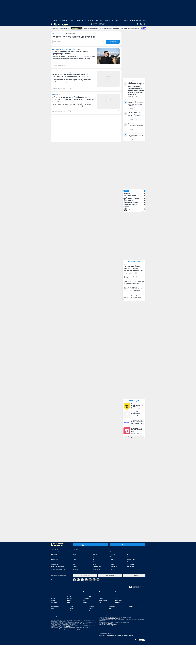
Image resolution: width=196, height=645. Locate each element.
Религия (112, 569)
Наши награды (54, 559)
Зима (94, 552)
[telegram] (74, 579)
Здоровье (75, 569)
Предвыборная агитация (57, 566)
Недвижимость (63, 20)
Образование (96, 569)
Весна (74, 557)
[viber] (86, 579)
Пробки (144, 20)
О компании (54, 557)
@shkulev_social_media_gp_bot (114, 618)
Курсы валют (116, 20)
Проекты (138, 20)
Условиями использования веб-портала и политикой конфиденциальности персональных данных (120, 625)
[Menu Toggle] (51, 24)
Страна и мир (131, 559)
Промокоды (72, 20)
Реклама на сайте (55, 552)
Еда (74, 564)
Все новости (54, 20)
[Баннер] (76, 28)
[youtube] (98, 579)
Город (74, 559)
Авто (74, 552)
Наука (94, 564)
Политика (112, 559)
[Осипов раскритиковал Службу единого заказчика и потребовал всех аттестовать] (108, 79)
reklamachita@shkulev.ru (125, 617)
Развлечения (113, 566)
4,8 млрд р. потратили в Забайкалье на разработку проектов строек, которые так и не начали (73, 99)
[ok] (82, 579)
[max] (90, 579)
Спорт (129, 554)
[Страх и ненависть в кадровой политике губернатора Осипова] (108, 56)
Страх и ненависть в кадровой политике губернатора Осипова (70, 52)
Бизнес (74, 554)
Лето (94, 559)
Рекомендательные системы (105, 633)
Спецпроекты (131, 566)
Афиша (102, 20)
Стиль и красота (131, 557)
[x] (94, 579)
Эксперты (132, 20)
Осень (111, 557)
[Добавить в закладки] (119, 66)
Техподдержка (54, 564)
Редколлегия (124, 20)
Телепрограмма (94, 20)
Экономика (130, 564)
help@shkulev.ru (60, 628)
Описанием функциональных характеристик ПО (109, 624)
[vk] (78, 579)
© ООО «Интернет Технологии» (58, 639)
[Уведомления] (141, 24)
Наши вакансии (55, 561)
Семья (129, 552)
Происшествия (114, 561)
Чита (53, 33)
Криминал (95, 554)
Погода (87, 20)
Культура (95, 557)
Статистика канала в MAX (58, 569)
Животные (75, 566)
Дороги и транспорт (78, 561)
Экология (130, 561)
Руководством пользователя (105, 623)
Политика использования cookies (106, 631)
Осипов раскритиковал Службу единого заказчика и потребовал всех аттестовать (71, 75)
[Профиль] (144, 24)
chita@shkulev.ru (67, 626)
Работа (112, 564)
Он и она (112, 554)
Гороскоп (108, 20)
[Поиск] (137, 24)
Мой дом (95, 561)
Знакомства (80, 20)
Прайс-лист (54, 554)
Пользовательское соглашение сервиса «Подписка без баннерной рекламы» (116, 635)
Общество (113, 552)
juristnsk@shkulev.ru (85, 627)
